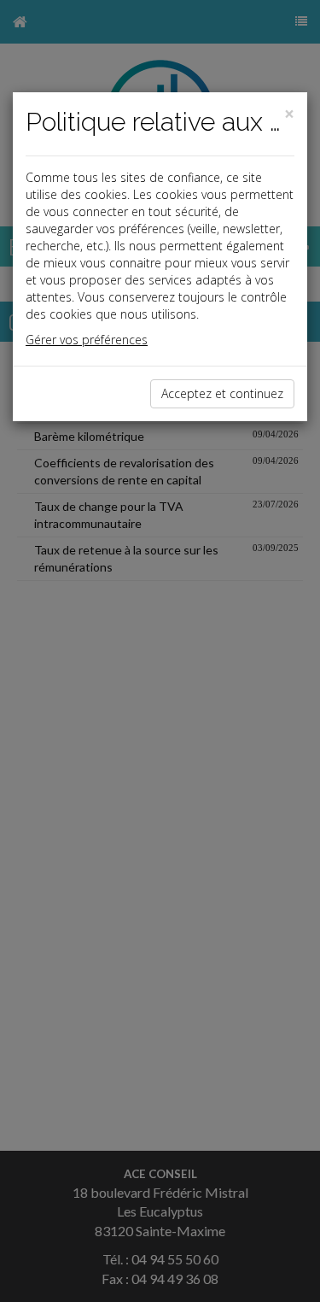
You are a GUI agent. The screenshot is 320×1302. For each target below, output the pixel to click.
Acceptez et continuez (222, 393)
